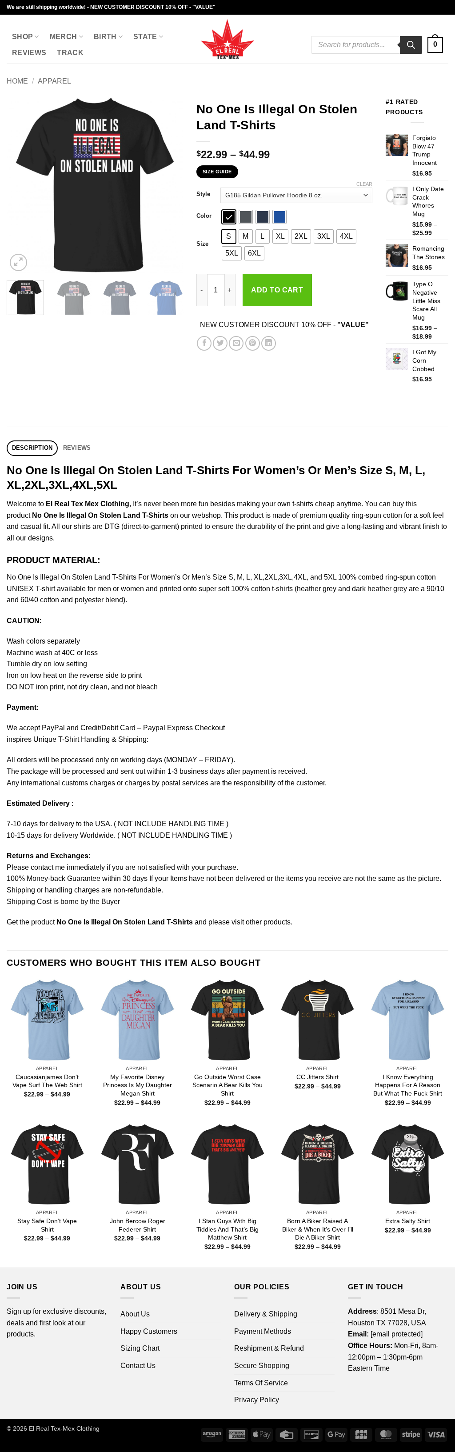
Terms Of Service (261, 1383)
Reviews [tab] (77, 447)
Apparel (54, 81)
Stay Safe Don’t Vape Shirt (47, 1225)
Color (204, 216)
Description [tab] (32, 447)
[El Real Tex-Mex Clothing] (228, 39)
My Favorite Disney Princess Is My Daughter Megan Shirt (137, 1085)
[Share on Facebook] (204, 343)
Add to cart (277, 290)
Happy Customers (148, 1331)
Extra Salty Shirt (407, 1220)
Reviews (29, 52)
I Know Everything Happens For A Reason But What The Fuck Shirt (407, 1085)
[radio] (228, 217)
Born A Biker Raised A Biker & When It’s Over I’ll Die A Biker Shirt (317, 1229)
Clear (364, 184)
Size (202, 244)
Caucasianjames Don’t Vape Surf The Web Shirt (47, 1081)
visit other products (261, 922)
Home (17, 81)
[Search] (411, 45)
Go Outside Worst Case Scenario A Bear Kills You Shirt (227, 1085)
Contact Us (138, 1365)
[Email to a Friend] (236, 343)
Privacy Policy (256, 1400)
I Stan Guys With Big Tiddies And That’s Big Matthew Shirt (227, 1229)
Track (70, 52)
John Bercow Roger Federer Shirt (137, 1225)
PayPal (53, 728)
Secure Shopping (261, 1365)
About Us (135, 1314)
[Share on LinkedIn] (268, 343)
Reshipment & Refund (269, 1348)
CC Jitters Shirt (317, 1076)
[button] (435, 45)
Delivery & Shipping (265, 1314)
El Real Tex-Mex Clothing (64, 1428)
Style (203, 194)
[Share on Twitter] (220, 343)
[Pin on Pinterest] (252, 343)
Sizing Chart (140, 1348)
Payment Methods (262, 1331)
